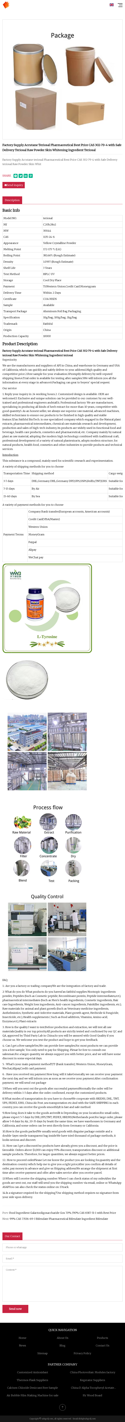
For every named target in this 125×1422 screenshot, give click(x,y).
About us (62, 1337)
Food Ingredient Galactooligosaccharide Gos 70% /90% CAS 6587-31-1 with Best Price (62, 1212)
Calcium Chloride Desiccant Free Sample (32, 1387)
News (22, 1345)
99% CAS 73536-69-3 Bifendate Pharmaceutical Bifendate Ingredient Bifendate (59, 1218)
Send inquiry (15, 185)
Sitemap (42, 1353)
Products (102, 1337)
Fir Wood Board (92, 1395)
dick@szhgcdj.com (87, 1418)
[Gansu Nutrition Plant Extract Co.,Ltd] (6, 5)
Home (22, 1337)
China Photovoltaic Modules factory (92, 1372)
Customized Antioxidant (32, 1372)
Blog (62, 1345)
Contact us (102, 1345)
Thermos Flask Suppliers (32, 1380)
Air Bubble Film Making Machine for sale (32, 1395)
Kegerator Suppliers (92, 1380)
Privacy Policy (82, 1353)
